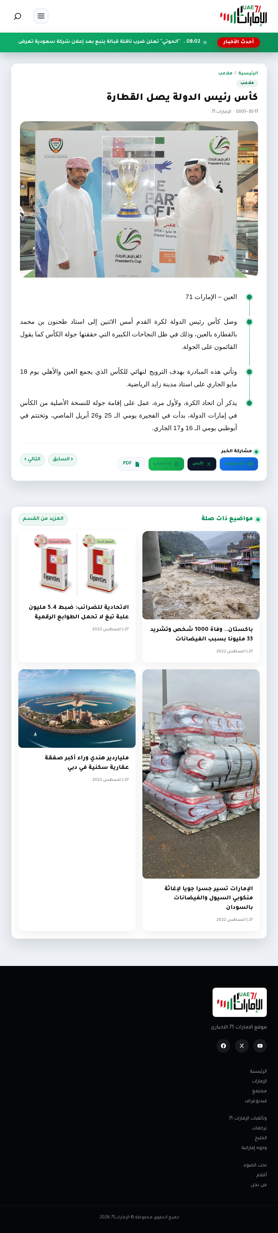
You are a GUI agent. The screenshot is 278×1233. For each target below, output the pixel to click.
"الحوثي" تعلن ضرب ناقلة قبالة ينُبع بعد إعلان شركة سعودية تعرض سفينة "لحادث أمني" (120, 42)
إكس (197, 463)
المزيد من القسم (43, 519)
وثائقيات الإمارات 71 (248, 1118)
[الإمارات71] (243, 15)
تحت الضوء (255, 1165)
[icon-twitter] (242, 1046)
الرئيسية (248, 73)
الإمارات (259, 1081)
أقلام (262, 1175)
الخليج (261, 1138)
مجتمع (259, 1091)
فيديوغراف (256, 1101)
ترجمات (259, 1128)
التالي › (32, 459)
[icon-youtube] (260, 1046)
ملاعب (225, 73)
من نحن (259, 1185)
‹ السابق (63, 459)
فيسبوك (234, 463)
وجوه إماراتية (254, 1148)
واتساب (162, 463)
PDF (127, 463)
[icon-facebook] (223, 1046)
